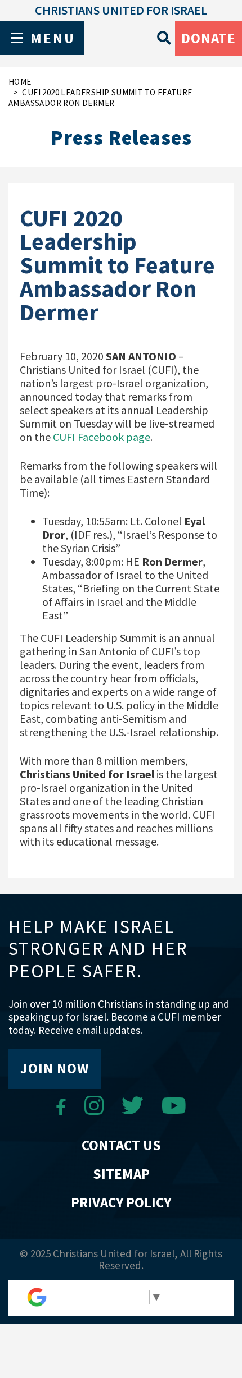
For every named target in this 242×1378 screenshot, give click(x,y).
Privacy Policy (121, 1202)
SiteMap (121, 1174)
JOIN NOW (54, 1068)
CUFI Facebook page (101, 437)
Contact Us (121, 1145)
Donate (208, 38)
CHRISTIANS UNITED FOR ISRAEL (121, 10)
